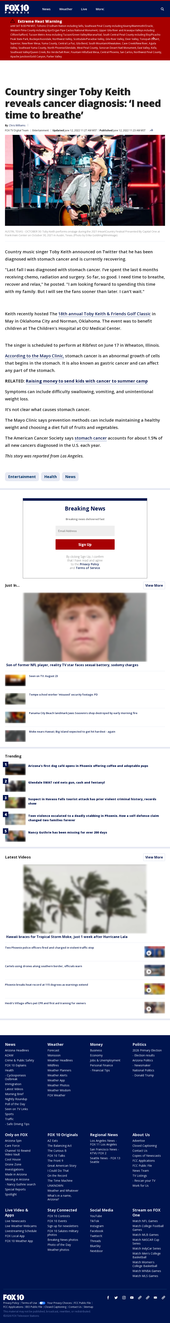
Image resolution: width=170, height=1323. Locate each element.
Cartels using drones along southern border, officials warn (43, 966)
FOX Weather (56, 1095)
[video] (85, 899)
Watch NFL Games (145, 1221)
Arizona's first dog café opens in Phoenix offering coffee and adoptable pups (88, 766)
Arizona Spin (13, 1141)
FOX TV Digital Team (17, 130)
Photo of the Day (59, 1245)
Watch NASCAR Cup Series (145, 1241)
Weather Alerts (57, 1075)
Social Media (101, 1209)
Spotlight (11, 1194)
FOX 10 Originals (62, 1134)
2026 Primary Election (147, 1050)
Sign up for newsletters (62, 1226)
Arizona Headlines (17, 1050)
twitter (116, 1297)
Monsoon (54, 1055)
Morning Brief (14, 1094)
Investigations (14, 1169)
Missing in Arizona (17, 1179)
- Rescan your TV (143, 1181)
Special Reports (15, 1189)
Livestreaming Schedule (21, 1231)
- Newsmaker (141, 1065)
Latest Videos (18, 857)
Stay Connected (62, 1209)
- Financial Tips (100, 1070)
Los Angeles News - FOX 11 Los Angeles (103, 1142)
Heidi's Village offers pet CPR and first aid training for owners (45, 1003)
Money (96, 1044)
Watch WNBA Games (146, 1271)
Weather (55, 1044)
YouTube (96, 1216)
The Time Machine (60, 1181)
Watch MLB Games (145, 1235)
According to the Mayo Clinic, (34, 356)
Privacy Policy (89, 564)
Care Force (12, 1146)
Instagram (97, 1226)
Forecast (53, 1050)
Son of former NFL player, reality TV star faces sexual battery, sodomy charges (72, 665)
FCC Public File (142, 1166)
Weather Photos (58, 1085)
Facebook (96, 1231)
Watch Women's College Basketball (144, 1264)
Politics (139, 1044)
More (100, 9)
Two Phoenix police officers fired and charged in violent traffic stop (49, 947)
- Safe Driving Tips (17, 1124)
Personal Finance (101, 1065)
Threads (95, 1241)
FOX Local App (15, 1236)
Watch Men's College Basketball (146, 1255)
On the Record (57, 1176)
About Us (141, 1134)
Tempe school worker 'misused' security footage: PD (63, 694)
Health (50, 476)
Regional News (104, 1134)
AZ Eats (52, 1141)
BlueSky (95, 1246)
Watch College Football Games (148, 1228)
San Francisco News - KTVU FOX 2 (104, 1151)
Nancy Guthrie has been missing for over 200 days (67, 832)
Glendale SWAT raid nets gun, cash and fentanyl (66, 782)
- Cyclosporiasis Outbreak (15, 1077)
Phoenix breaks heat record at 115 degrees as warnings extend (46, 984)
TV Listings (139, 1176)
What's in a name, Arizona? (59, 1197)
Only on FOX (16, 1134)
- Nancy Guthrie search (20, 1184)
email (155, 1297)
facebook (108, 1297)
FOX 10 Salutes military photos (62, 1233)
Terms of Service (88, 568)
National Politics (143, 1070)
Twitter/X (96, 1236)
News (70, 476)
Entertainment (40, 130)
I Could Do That (58, 1171)
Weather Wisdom (59, 1090)
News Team (140, 1171)
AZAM (9, 1055)
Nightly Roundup (16, 1099)
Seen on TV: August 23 (43, 676)
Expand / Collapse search (162, 9)
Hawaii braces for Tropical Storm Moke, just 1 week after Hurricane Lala (67, 936)
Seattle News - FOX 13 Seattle (105, 1160)
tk (139, 1297)
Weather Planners (59, 1070)
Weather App (56, 1080)
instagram (124, 1297)
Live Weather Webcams (21, 1226)
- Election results (143, 1055)
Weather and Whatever (62, 1191)
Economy (96, 1055)
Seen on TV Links (16, 1109)
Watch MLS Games (145, 1276)
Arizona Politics (142, 1060)
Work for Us (140, 1186)
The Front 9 (55, 1161)
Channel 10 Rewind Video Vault (17, 1152)
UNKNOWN (55, 1186)
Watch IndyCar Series (146, 1248)
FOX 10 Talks (56, 1156)
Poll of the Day (15, 1104)
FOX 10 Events (57, 1221)
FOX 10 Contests (58, 1216)
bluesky (147, 1297)
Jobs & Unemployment (105, 1060)
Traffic (9, 1119)
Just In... (12, 585)
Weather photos (58, 1250)
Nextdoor (96, 1251)
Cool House (13, 1159)
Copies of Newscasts (146, 1156)
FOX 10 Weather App (19, 1241)
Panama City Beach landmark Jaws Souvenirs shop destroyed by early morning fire (83, 713)
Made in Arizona (16, 1174)
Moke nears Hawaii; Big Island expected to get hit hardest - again (72, 731)
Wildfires (53, 1065)
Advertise (138, 1141)
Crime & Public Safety (19, 1060)
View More (154, 585)
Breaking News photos (62, 1240)
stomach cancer (91, 438)
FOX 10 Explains (15, 1065)
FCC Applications (143, 1161)
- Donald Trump (143, 1075)
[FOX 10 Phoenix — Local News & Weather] (18, 9)
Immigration (13, 1084)
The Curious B (57, 1151)
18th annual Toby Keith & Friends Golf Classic (104, 314)
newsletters (163, 1297)
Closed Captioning (144, 1146)
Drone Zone (13, 1164)
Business (96, 1050)
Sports (9, 1114)
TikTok (94, 1221)
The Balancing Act (59, 1146)
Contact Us (139, 1151)
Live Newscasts (15, 1221)
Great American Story (61, 1166)
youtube (132, 1297)
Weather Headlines (60, 1060)
